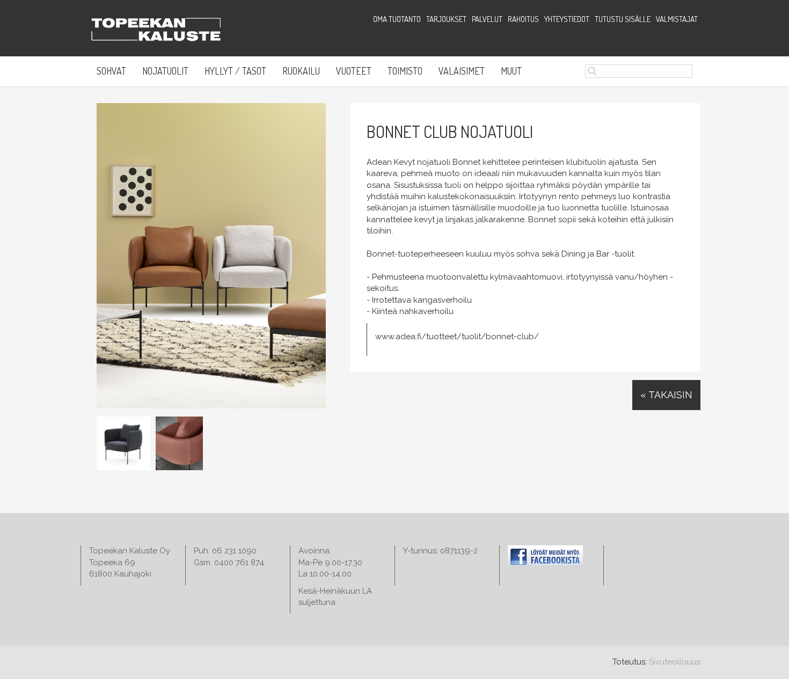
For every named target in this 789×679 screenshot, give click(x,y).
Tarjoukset (446, 19)
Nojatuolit (165, 71)
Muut (511, 71)
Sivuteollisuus (674, 662)
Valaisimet (462, 71)
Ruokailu (301, 71)
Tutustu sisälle (623, 19)
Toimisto (405, 71)
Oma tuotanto (397, 19)
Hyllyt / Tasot (235, 71)
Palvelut (487, 19)
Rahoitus (523, 19)
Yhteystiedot (566, 19)
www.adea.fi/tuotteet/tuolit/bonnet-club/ (457, 336)
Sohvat (111, 71)
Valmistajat (677, 19)
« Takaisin (666, 394)
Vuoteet (353, 71)
